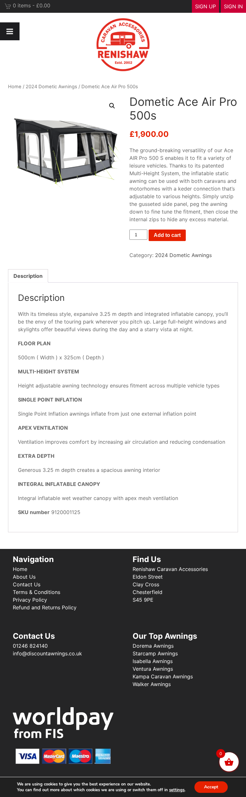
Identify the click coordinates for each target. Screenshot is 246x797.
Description (28, 276)
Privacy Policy (30, 600)
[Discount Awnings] (123, 45)
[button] (112, 106)
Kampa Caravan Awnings (163, 676)
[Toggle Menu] (10, 31)
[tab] (28, 276)
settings (176, 790)
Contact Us (26, 584)
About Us (24, 577)
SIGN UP (205, 6)
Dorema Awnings (153, 646)
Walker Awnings (152, 684)
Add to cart (167, 235)
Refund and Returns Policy (45, 607)
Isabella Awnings (153, 661)
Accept (211, 787)
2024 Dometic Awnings (51, 87)
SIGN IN (233, 6)
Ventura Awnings (153, 669)
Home (14, 87)
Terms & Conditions (36, 592)
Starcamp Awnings (155, 653)
